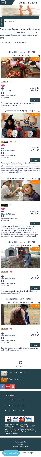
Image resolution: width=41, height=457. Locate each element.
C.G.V (20, 440)
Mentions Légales (20, 442)
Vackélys (29, 453)
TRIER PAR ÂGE (19, 42)
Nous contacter (20, 449)
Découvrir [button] (34, 100)
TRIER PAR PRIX (5, 42)
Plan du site (20, 444)
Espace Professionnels (20, 447)
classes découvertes (20, 35)
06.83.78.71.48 (28, 2)
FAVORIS (2, 22)
